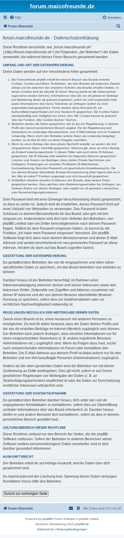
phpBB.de (82, 524)
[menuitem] (15, 17)
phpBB (46, 518)
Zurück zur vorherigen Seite (25, 494)
